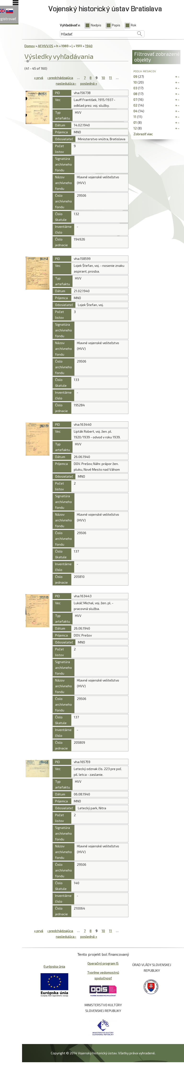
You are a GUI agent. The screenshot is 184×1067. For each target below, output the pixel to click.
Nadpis (96, 25)
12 (135, 128)
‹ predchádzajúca (60, 78)
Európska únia (54, 966)
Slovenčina (9, 11)
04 (135, 111)
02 (135, 105)
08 (135, 94)
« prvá (38, 78)
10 (103, 78)
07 (135, 99)
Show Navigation (15, 3)
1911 (79, 46)
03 (135, 88)
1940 (88, 46)
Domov (29, 46)
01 (135, 122)
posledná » (88, 83)
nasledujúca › (66, 83)
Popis (116, 25)
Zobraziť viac (143, 134)
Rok (133, 25)
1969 (65, 46)
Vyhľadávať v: (70, 25)
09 (135, 76)
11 (110, 78)
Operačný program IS (103, 963)
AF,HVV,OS (45, 46)
